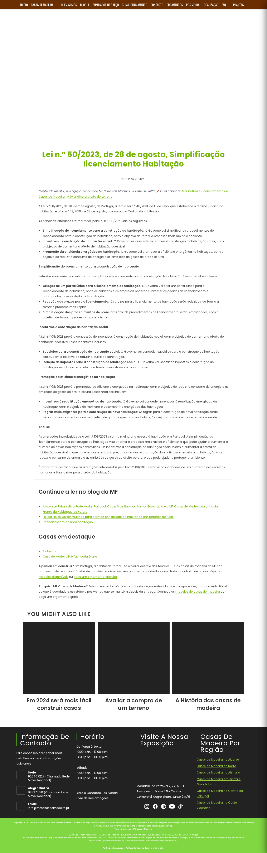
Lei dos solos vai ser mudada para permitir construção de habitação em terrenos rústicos (108, 517)
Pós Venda (192, 4)
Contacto (156, 4)
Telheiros (49, 551)
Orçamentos (174, 4)
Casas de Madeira (42, 4)
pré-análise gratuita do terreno (89, 196)
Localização (210, 4)
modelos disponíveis (53, 577)
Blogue (84, 4)
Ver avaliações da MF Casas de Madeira (133, 829)
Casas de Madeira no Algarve (218, 759)
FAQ (224, 4)
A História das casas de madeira (208, 704)
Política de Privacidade (114, 848)
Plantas (238, 4)
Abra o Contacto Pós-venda (97, 793)
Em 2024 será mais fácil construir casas (59, 704)
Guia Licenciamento (134, 4)
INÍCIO (24, 4)
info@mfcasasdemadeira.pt (48, 808)
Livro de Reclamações (92, 798)
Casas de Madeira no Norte (216, 766)
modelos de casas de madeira (197, 591)
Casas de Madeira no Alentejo (218, 773)
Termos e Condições (154, 848)
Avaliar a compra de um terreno (133, 704)
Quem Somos (69, 4)
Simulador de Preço (106, 4)
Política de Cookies (135, 848)
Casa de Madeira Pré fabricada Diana (70, 556)
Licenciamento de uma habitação (68, 522)
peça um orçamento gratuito (95, 577)
